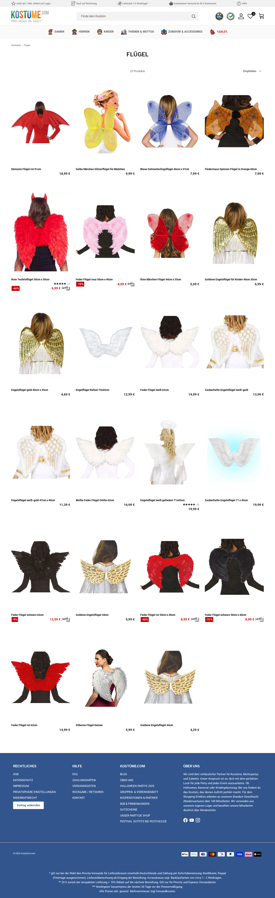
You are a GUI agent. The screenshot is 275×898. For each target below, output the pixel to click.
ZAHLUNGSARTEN (84, 780)
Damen (59, 31)
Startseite (16, 45)
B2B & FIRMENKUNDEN (134, 803)
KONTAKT (78, 797)
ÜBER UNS (126, 780)
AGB (16, 774)
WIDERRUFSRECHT (25, 797)
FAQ (74, 774)
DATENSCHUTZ (23, 780)
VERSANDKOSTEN (84, 786)
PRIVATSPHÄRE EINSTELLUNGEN (34, 792)
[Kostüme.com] (30, 16)
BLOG (123, 774)
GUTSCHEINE (128, 809)
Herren (84, 31)
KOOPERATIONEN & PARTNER (139, 797)
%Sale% (222, 31)
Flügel (27, 45)
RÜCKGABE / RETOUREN (87, 792)
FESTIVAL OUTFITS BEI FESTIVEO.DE (143, 821)
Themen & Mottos (141, 31)
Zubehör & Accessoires (185, 31)
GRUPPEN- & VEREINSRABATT (139, 792)
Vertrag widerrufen (28, 805)
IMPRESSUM (21, 786)
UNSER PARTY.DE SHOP (135, 815)
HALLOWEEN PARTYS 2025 (137, 786)
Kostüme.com (28, 853)
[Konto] (241, 16)
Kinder (109, 31)
